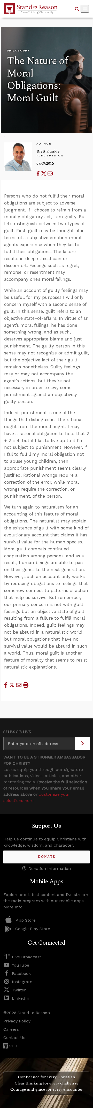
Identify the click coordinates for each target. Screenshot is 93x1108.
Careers (11, 1029)
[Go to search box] (77, 8)
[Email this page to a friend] (50, 173)
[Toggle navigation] (85, 9)
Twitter (19, 990)
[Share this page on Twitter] (44, 173)
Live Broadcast (26, 956)
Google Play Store (32, 928)
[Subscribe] (82, 743)
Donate (46, 856)
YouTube (20, 965)
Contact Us (14, 1037)
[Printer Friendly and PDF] (25, 684)
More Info (12, 907)
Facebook (21, 973)
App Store (26, 920)
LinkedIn (20, 998)
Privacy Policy (16, 1021)
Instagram (22, 981)
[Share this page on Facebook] (38, 173)
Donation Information (49, 868)
